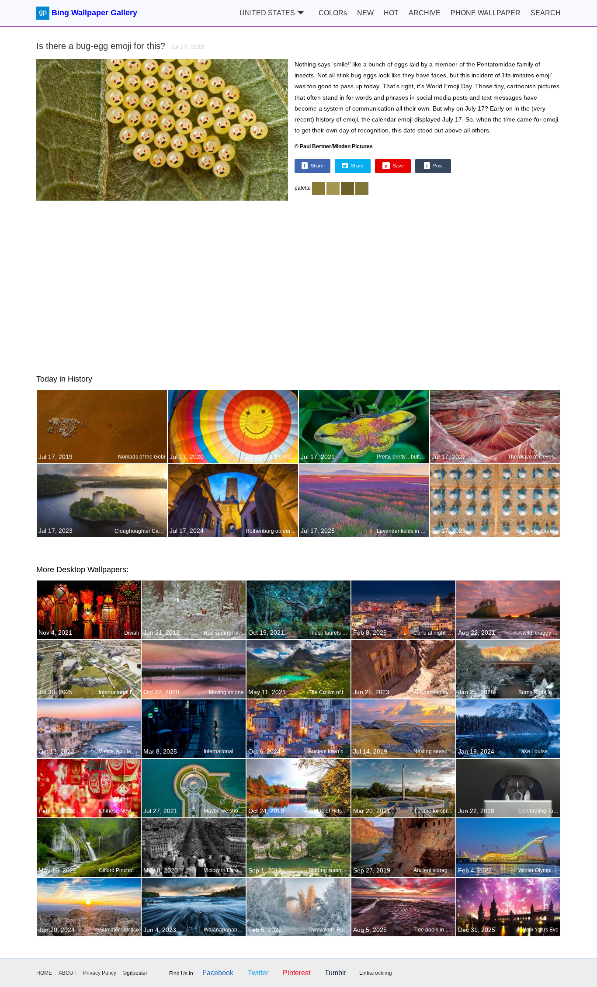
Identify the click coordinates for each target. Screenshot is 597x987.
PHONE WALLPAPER (486, 13)
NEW (365, 13)
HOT (391, 13)
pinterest (296, 973)
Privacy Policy (99, 973)
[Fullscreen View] (162, 131)
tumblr (335, 973)
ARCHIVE (425, 13)
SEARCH (546, 13)
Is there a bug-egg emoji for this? (120, 46)
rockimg (382, 973)
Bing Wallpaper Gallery (94, 12)
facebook (217, 973)
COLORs (333, 13)
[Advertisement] (298, 286)
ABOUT (67, 973)
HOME (44, 973)
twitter (258, 973)
